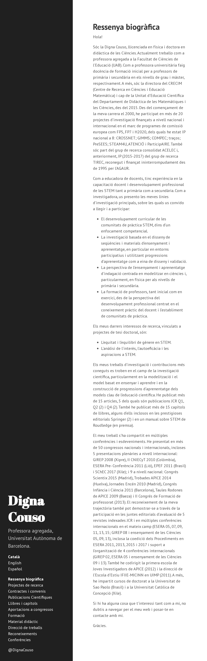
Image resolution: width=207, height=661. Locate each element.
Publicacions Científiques (30, 597)
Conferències (19, 639)
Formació (16, 615)
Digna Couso (26, 508)
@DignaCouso (20, 650)
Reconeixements (22, 633)
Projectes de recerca (25, 585)
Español (15, 569)
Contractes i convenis (27, 591)
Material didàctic (23, 621)
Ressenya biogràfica (25, 579)
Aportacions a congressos (30, 609)
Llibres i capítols (23, 603)
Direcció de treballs (25, 627)
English (14, 563)
